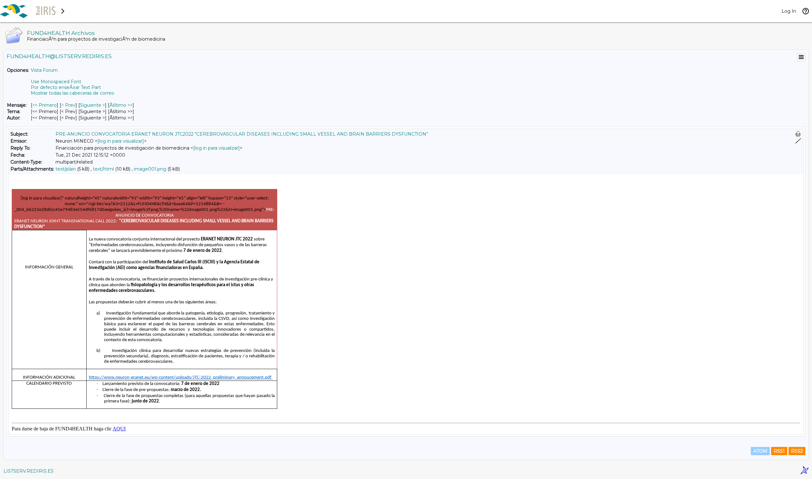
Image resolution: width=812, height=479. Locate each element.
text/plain (66, 169)
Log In (789, 11)
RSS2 (797, 451)
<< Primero (44, 105)
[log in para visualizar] (120, 141)
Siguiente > (92, 105)
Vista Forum (44, 70)
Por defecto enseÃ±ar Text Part (66, 87)
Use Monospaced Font (56, 81)
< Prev (68, 105)
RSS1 (779, 451)
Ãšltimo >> (121, 105)
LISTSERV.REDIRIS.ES (28, 471)
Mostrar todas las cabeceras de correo (72, 93)
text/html (103, 169)
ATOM (760, 451)
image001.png (150, 169)
